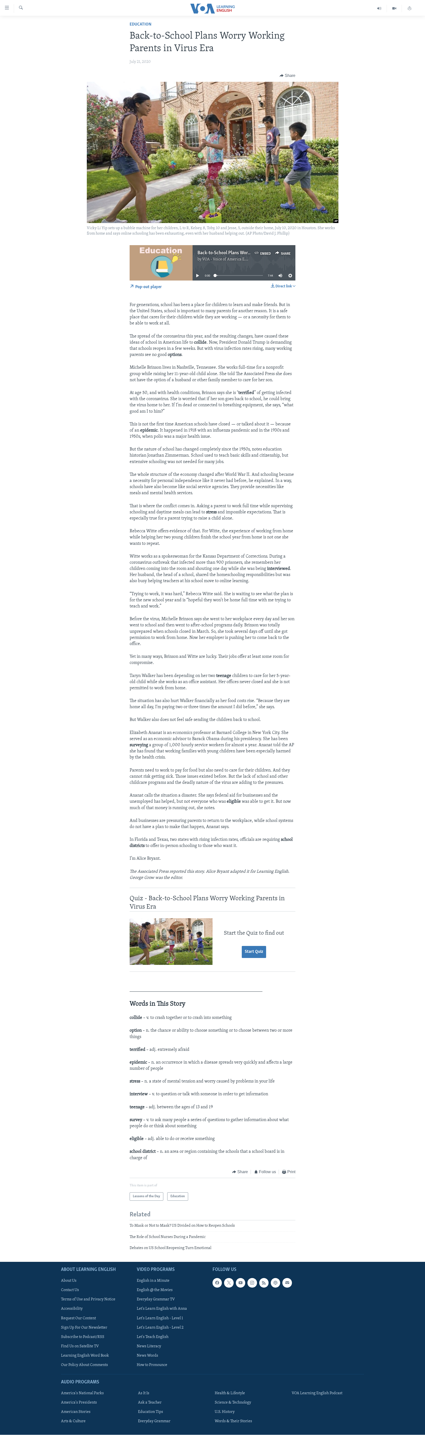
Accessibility (72, 1309)
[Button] (287, 75)
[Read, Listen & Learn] (409, 8)
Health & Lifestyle (230, 1393)
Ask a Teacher (150, 1403)
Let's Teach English (152, 1337)
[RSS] (264, 1283)
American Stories (76, 1412)
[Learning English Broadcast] (379, 8)
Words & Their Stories (233, 1421)
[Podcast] (275, 1283)
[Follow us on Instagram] (252, 1283)
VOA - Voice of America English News (233, 259)
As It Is (143, 1393)
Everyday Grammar (154, 1421)
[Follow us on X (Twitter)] (228, 1283)
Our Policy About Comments (84, 1365)
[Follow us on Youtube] (240, 1283)
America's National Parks (82, 1393)
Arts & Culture (73, 1421)
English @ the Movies (155, 1290)
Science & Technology (233, 1403)
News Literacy (149, 1346)
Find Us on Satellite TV (80, 1346)
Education (141, 24)
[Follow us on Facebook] (217, 1283)
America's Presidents (79, 1403)
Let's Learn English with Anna (162, 1309)
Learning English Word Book (85, 1356)
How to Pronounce (152, 1365)
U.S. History (225, 1412)
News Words (147, 1356)
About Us (68, 1281)
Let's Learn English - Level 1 (160, 1318)
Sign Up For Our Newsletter (84, 1328)
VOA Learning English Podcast (317, 1393)
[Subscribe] (287, 1283)
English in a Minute (153, 1281)
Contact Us (70, 1290)
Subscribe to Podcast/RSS (82, 1337)
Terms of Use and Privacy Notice (88, 1300)
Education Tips (150, 1412)
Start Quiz (254, 952)
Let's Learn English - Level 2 (160, 1328)
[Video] (394, 8)
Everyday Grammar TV (156, 1300)
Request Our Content (78, 1318)
